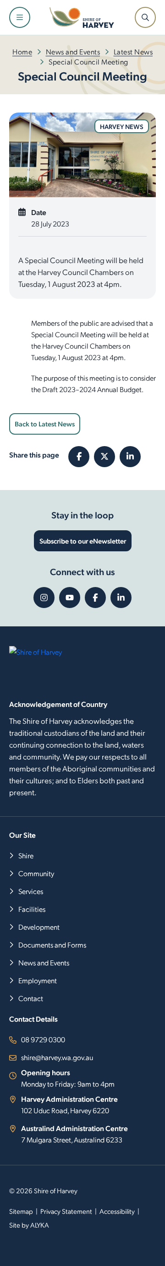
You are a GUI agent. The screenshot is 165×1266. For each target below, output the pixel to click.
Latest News (133, 51)
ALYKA (39, 1224)
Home (22, 51)
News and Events (73, 51)
